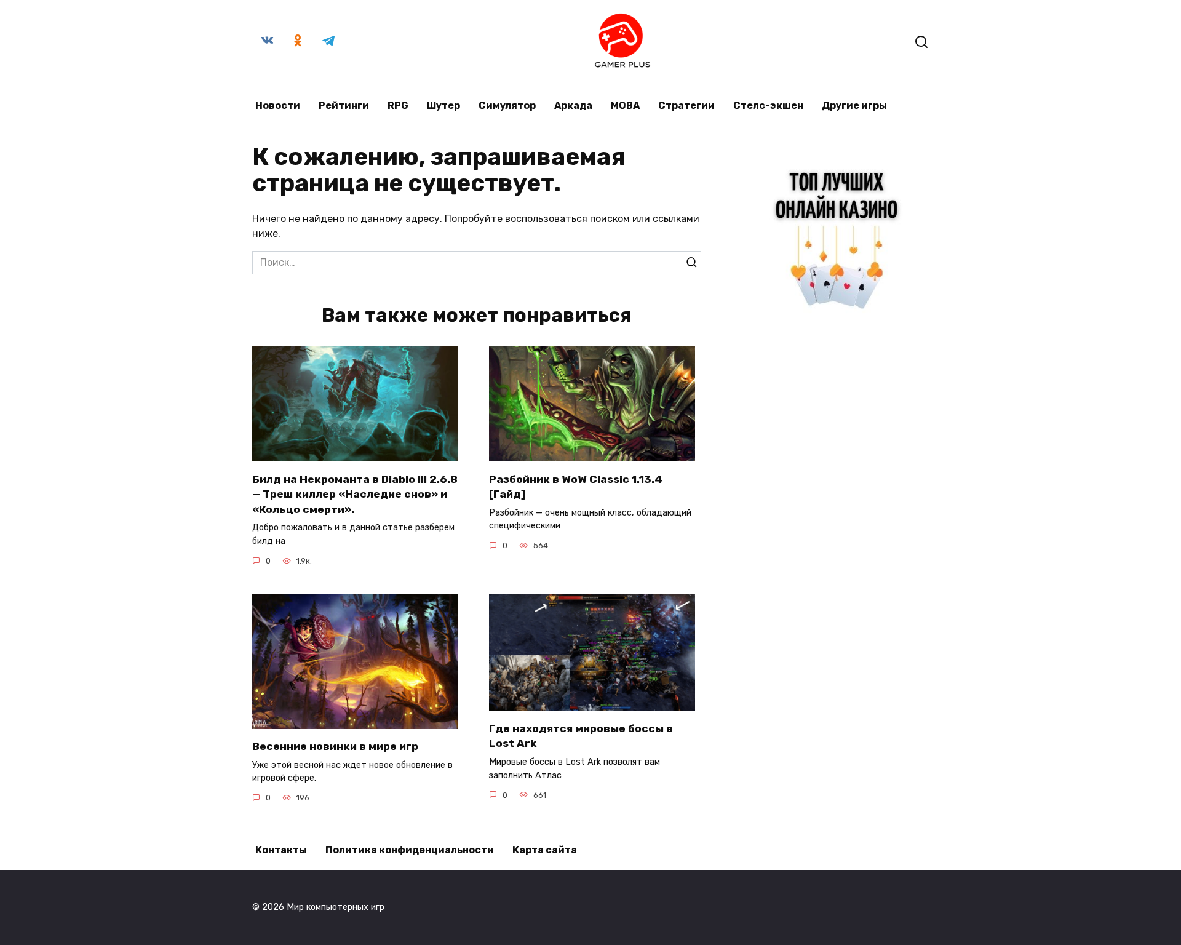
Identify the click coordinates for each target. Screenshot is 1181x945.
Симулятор (507, 105)
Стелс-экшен (768, 105)
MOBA (625, 105)
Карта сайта (544, 850)
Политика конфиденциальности (409, 850)
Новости (277, 105)
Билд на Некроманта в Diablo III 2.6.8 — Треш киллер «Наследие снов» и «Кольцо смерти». (355, 493)
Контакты (281, 850)
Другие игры (854, 105)
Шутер (443, 105)
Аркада (573, 105)
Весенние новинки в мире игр (335, 746)
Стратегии (686, 105)
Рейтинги (344, 105)
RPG (398, 105)
